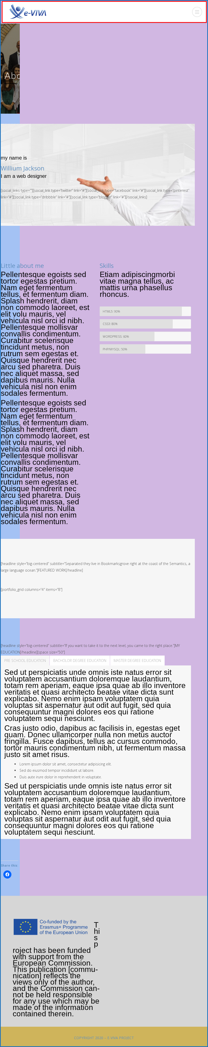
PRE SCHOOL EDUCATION (25, 660)
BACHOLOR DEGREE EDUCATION (79, 660)
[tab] (25, 660)
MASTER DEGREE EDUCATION (137, 660)
